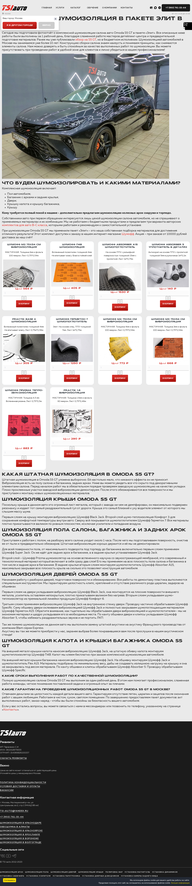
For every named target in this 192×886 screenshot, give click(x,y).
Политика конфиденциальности (23, 783)
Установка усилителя (38, 876)
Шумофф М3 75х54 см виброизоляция (168, 320)
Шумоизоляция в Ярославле (20, 835)
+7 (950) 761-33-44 (176, 8)
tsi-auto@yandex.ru (14, 811)
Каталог (76, 8)
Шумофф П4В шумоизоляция (72, 246)
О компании (109, 8)
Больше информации (180, 883)
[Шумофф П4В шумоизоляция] (72, 273)
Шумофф (128, 234)
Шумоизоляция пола (37, 872)
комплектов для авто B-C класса (24, 225)
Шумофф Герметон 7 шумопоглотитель (72, 320)
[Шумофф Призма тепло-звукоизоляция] (24, 426)
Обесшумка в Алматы (15, 827)
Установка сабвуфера (12, 876)
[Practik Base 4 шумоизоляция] (24, 348)
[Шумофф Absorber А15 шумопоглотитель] (120, 277)
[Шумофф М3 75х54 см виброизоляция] (168, 348)
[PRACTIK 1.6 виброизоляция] (72, 421)
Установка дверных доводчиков (100, 876)
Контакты (127, 8)
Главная (47, 8)
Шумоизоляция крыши (90, 872)
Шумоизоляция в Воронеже (19, 839)
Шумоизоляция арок (11, 872)
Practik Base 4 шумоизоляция (24, 320)
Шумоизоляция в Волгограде (20, 842)
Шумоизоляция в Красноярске (21, 831)
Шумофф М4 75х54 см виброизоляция (120, 320)
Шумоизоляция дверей (63, 872)
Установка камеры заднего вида (139, 876)
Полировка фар (114, 872)
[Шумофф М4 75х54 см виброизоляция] (120, 348)
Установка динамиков (165, 872)
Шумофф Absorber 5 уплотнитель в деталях (168, 246)
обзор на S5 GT (85, 39)
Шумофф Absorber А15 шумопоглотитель (120, 246)
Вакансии (7, 790)
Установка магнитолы (137, 872)
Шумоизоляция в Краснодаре (21, 823)
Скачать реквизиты (13, 758)
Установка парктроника (66, 876)
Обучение (92, 8)
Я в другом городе (20, 25)
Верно (46, 25)
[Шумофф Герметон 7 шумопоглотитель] (72, 348)
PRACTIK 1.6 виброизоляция (72, 392)
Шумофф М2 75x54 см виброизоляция (24, 246)
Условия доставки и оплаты (20, 786)
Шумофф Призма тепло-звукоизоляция (24, 392)
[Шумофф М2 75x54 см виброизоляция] (24, 273)
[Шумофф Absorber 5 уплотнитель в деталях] (168, 273)
